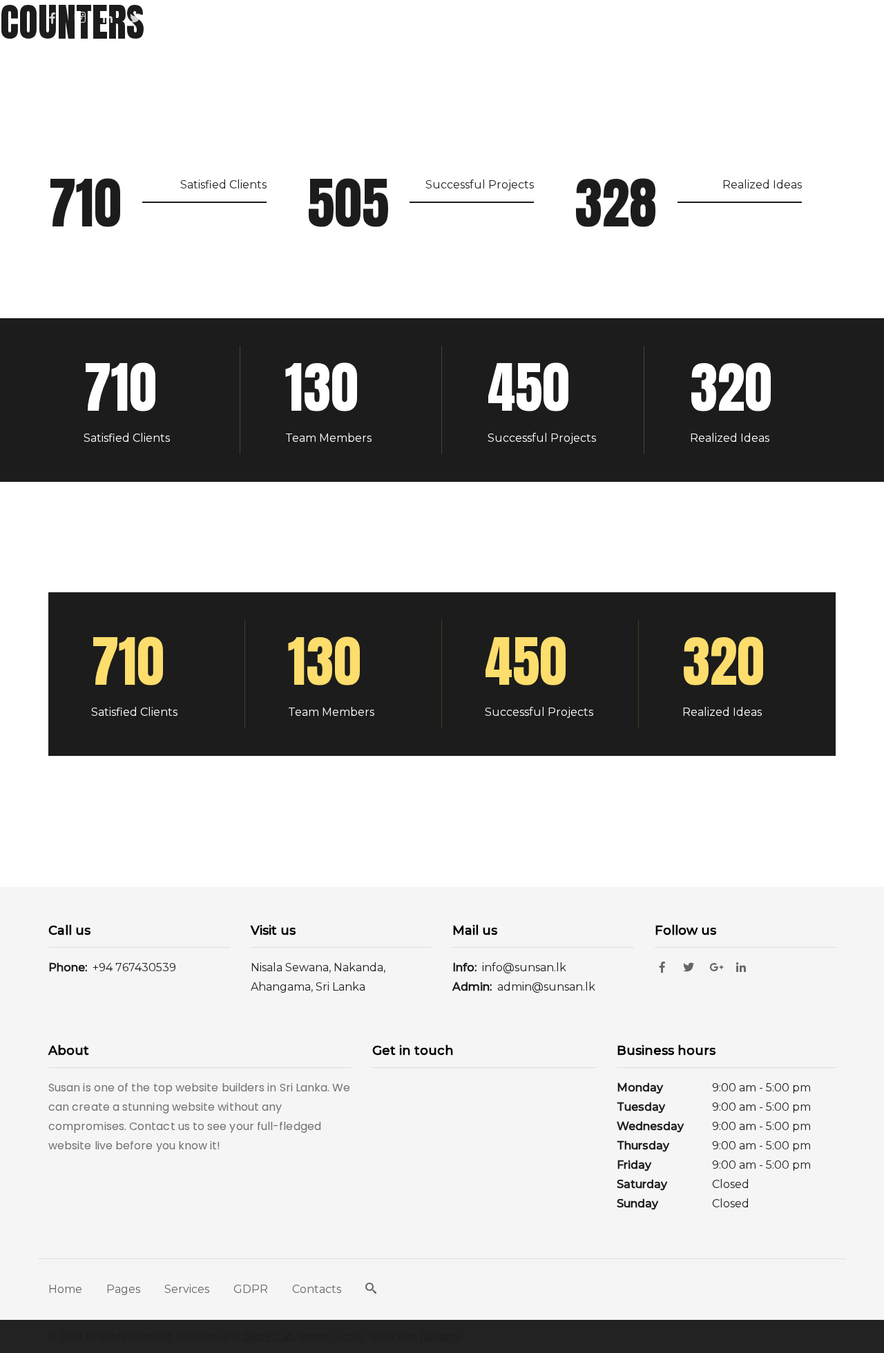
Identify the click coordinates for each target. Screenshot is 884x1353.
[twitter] (140, 17)
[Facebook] (57, 17)
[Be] (167, 17)
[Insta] (85, 17)
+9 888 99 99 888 (513, 17)
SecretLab (269, 1336)
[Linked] (112, 17)
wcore (350, 1336)
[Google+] (719, 967)
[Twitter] (692, 967)
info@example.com (790, 17)
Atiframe (440, 1336)
